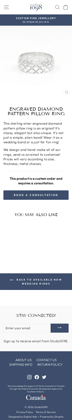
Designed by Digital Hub (22, 416)
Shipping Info (20, 364)
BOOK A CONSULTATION (36, 195)
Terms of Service (46, 412)
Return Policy (50, 364)
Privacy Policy (24, 412)
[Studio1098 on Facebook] (37, 376)
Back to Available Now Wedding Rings (38, 281)
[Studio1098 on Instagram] (29, 376)
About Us (23, 360)
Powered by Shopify (51, 416)
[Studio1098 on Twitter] (44, 376)
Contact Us (46, 360)
